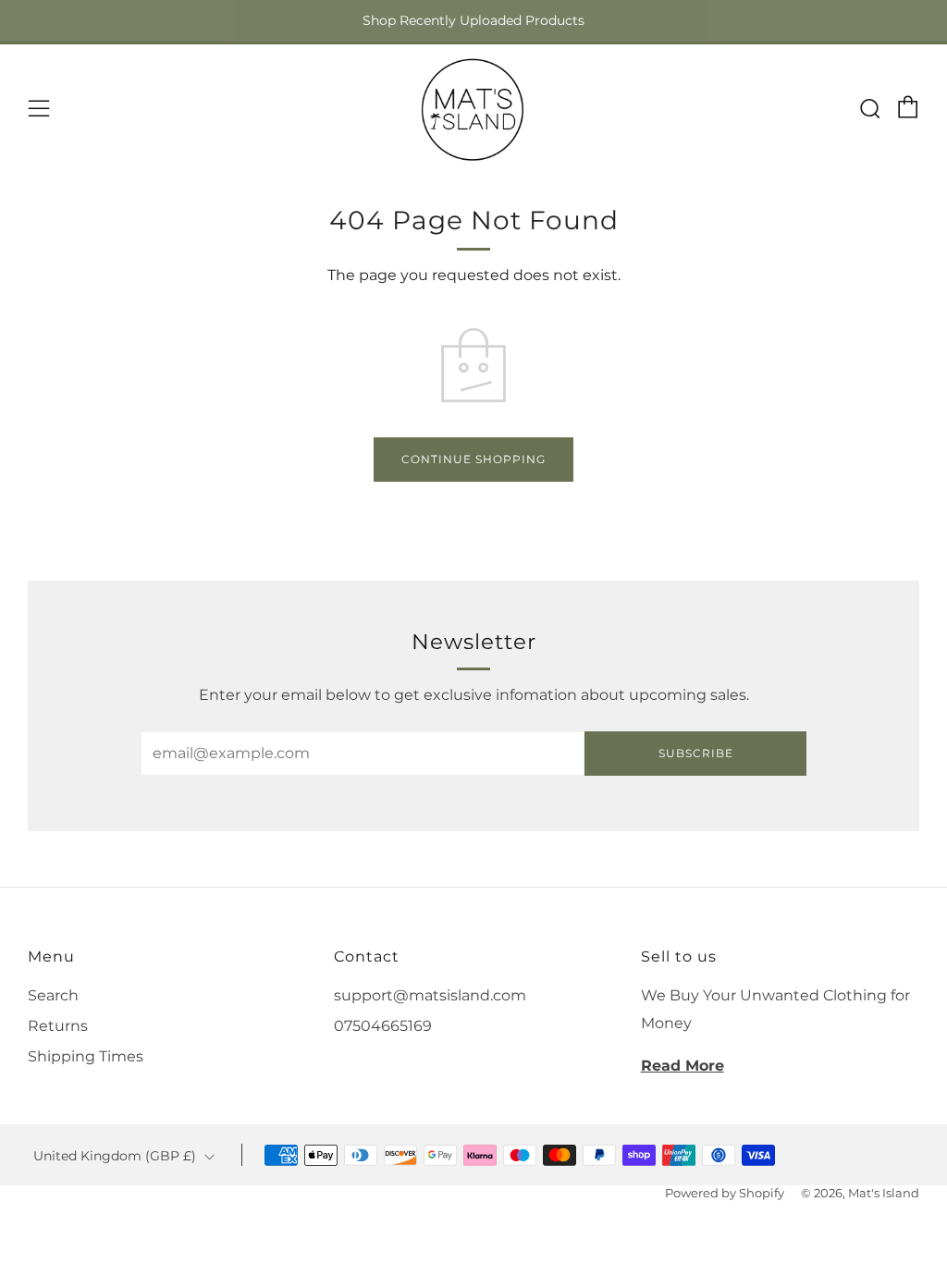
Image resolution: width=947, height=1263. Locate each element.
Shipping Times (85, 1056)
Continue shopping (473, 459)
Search (53, 995)
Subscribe (695, 753)
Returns (58, 1026)
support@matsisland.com (430, 995)
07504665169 (383, 1026)
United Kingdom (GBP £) (114, 1155)
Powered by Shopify (724, 1193)
